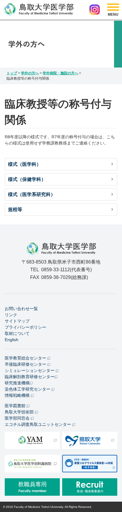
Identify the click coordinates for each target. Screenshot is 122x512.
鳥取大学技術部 (20, 412)
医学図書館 (16, 405)
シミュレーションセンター (30, 370)
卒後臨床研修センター (26, 364)
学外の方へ (30, 73)
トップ (12, 73)
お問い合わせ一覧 (21, 308)
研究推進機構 (17, 383)
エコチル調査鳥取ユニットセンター (38, 424)
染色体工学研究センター (28, 389)
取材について (17, 333)
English (11, 339)
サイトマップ (17, 321)
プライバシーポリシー (25, 327)
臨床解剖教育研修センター (29, 376)
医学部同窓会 (18, 418)
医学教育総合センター (26, 358)
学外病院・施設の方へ (60, 73)
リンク (11, 314)
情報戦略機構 (18, 395)
